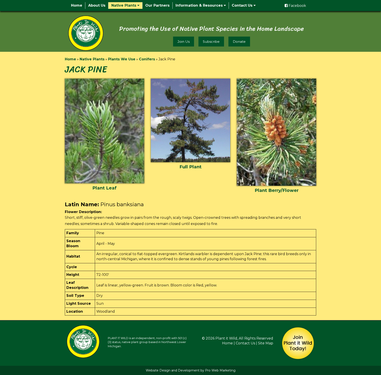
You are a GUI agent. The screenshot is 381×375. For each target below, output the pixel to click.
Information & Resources (200, 5)
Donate (239, 41)
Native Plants (124, 5)
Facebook (297, 6)
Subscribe (211, 41)
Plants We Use (121, 59)
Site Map (265, 343)
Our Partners (157, 5)
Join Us (183, 41)
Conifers (147, 59)
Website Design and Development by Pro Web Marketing (190, 370)
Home (76, 5)
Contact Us (243, 5)
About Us (96, 5)
